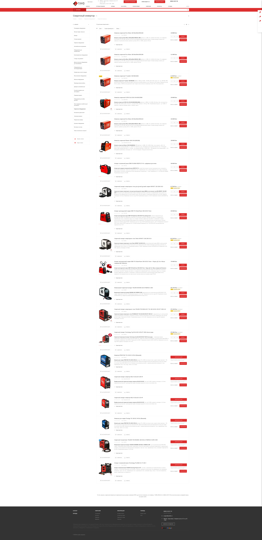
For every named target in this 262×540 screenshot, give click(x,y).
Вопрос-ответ (143, 513)
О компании (97, 513)
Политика (119, 519)
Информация (120, 510)
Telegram (185, 2)
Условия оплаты (120, 513)
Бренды (75, 513)
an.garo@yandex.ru (168, 515)
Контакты (97, 515)
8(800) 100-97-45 (174, 1)
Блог (141, 515)
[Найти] (187, 10)
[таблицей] (188, 24)
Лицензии (97, 517)
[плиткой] (184, 24)
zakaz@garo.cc (146, 1)
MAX (187, 2)
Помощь (142, 510)
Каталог (75, 510)
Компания (98, 510)
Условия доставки (121, 515)
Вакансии (97, 519)
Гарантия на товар (121, 517)
